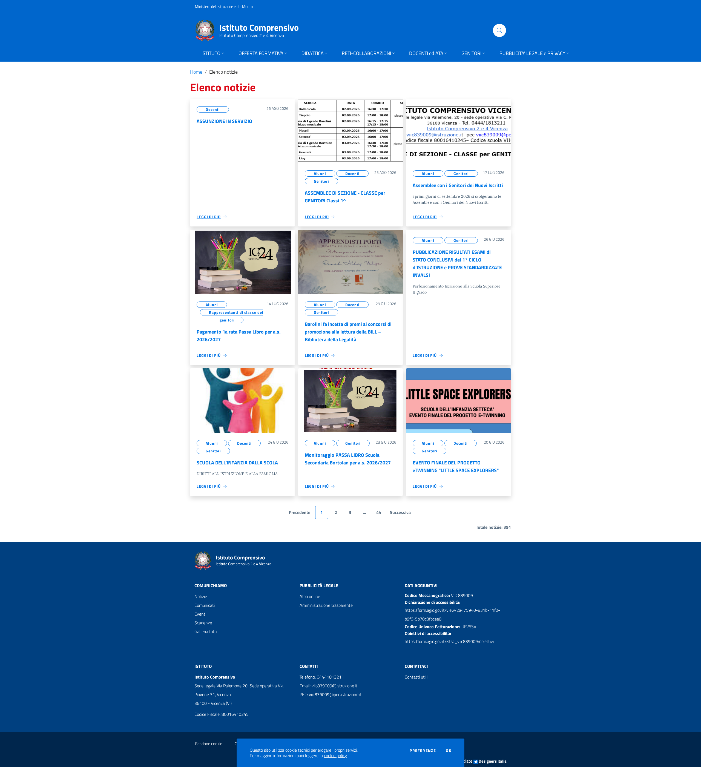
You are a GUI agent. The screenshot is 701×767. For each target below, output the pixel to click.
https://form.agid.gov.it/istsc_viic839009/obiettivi (449, 641)
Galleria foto (205, 631)
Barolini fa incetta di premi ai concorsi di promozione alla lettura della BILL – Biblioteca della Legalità (348, 331)
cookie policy (335, 755)
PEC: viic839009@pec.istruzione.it (331, 694)
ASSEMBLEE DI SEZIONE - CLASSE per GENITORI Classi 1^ (345, 196)
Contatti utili (416, 677)
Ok (448, 750)
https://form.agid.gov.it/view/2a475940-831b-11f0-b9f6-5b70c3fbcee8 (452, 614)
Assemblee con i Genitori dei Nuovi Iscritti (458, 185)
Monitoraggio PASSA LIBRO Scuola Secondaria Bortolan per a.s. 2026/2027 (348, 458)
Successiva (400, 512)
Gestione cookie (208, 743)
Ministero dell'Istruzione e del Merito (224, 6)
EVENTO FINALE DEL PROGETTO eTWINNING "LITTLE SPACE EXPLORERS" (456, 466)
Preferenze (423, 750)
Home (196, 72)
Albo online (310, 596)
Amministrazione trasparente (326, 605)
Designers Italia (492, 761)
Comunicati (204, 605)
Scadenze (203, 622)
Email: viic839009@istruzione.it (328, 685)
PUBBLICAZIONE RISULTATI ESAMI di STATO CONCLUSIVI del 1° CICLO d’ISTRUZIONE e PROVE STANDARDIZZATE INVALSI (457, 263)
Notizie (200, 596)
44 (378, 512)
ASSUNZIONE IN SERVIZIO (224, 121)
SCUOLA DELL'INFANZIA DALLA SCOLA (237, 462)
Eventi (200, 614)
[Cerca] (499, 30)
